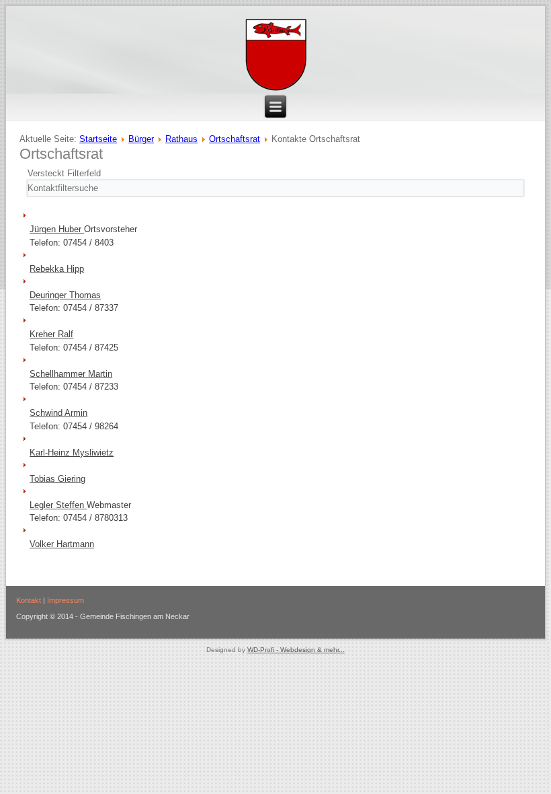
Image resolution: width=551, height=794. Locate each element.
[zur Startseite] (276, 55)
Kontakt (28, 600)
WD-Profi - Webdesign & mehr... (296, 649)
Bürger (141, 139)
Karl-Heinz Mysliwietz (72, 452)
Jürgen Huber (57, 229)
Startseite (98, 139)
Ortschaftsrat (234, 139)
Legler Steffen (58, 505)
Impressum (65, 600)
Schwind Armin (58, 413)
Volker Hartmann (62, 544)
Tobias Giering (57, 479)
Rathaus (181, 139)
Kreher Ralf (51, 334)
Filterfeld (65, 173)
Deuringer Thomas (65, 295)
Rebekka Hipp (57, 269)
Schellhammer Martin (71, 374)
